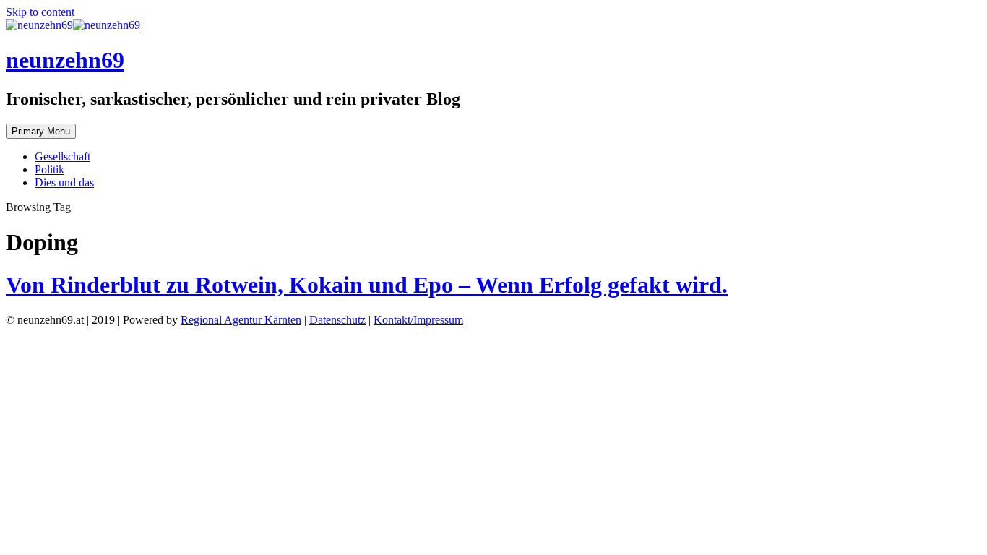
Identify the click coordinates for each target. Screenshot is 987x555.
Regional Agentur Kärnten (241, 320)
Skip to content (40, 12)
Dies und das (64, 182)
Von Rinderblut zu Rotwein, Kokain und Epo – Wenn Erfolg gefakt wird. (367, 285)
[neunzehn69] (73, 25)
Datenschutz (337, 320)
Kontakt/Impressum (418, 320)
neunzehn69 (65, 60)
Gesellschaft (62, 156)
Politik (49, 169)
